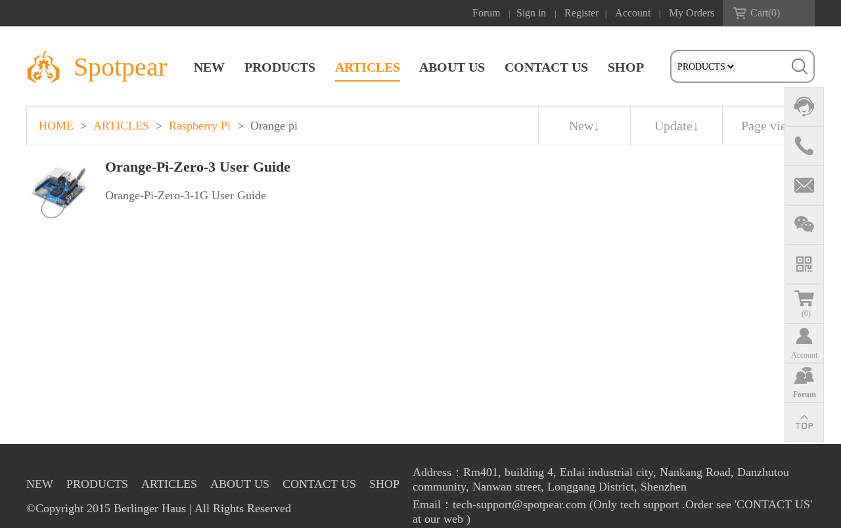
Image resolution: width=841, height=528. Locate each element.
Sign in (531, 12)
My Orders (691, 12)
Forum (486, 12)
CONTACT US (546, 67)
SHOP (626, 67)
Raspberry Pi (200, 125)
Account (632, 12)
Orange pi (274, 125)
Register (581, 12)
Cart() (765, 12)
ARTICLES (367, 67)
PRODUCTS (279, 67)
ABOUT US (452, 67)
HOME (56, 125)
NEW (209, 67)
